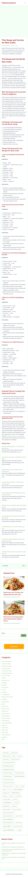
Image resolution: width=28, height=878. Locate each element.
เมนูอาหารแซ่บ (19, 822)
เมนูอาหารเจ (4, 725)
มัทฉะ (9, 789)
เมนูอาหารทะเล (5, 711)
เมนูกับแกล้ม (4, 699)
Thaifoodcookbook (8, 3)
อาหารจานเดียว (5, 687)
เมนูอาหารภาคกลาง (6, 718)
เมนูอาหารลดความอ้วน (8, 812)
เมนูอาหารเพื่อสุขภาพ (8, 819)
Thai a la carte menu (7, 661)
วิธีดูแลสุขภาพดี (6, 792)
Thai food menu (7, 776)
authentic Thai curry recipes (14, 436)
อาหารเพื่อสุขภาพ (5, 694)
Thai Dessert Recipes (7, 666)
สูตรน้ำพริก (4, 685)
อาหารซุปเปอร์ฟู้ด (6, 799)
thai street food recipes (8, 782)
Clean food (5, 752)
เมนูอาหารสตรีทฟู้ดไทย (7, 723)
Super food (5, 759)
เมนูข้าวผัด (14, 806)
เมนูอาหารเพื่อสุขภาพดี (8, 822)
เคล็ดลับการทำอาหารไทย (7, 697)
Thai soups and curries (7, 74)
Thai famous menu (7, 773)
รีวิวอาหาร (4, 678)
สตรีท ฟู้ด (5, 796)
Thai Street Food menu (8, 779)
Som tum (19, 756)
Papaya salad (6, 756)
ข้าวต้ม (22, 786)
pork (13, 756)
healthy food (14, 752)
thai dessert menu (8, 766)
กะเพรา (16, 786)
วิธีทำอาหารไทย (16, 793)
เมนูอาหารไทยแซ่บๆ (18, 826)
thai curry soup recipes (9, 762)
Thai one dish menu (6, 671)
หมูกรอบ (11, 796)
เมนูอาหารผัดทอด (6, 713)
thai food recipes (19, 776)
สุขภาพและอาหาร (5, 680)
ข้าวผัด (4, 789)
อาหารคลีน (18, 796)
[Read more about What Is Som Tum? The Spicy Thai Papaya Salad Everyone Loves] (14, 583)
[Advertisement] (14, 20)
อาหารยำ (4, 689)
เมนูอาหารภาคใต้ (5, 720)
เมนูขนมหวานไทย (5, 701)
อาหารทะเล (15, 799)
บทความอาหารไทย (6, 675)
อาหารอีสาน (4, 692)
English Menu (14, 646)
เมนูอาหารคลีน (5, 706)
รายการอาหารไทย (17, 789)
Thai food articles (7, 597)
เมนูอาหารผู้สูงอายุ (6, 716)
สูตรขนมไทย (4, 682)
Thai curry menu (15, 759)
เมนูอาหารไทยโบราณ (6, 734)
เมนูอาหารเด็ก (5, 727)
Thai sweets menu (7, 786)
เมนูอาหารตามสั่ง (5, 708)
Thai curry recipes (6, 663)
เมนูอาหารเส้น (5, 732)
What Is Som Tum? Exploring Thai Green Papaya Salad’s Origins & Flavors (13, 619)
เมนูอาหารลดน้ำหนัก (8, 816)
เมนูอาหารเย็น (5, 730)
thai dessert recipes (8, 769)
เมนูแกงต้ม (4, 737)
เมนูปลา (3, 704)
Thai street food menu (7, 673)
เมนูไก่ (3, 739)
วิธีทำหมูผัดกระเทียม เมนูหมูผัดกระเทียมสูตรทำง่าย (13, 847)
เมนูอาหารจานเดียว (16, 809)
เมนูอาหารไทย (7, 826)
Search (3, 633)
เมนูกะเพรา (17, 802)
